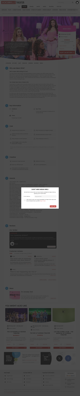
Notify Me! (53, 206)
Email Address (27, 196)
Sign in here (43, 201)
